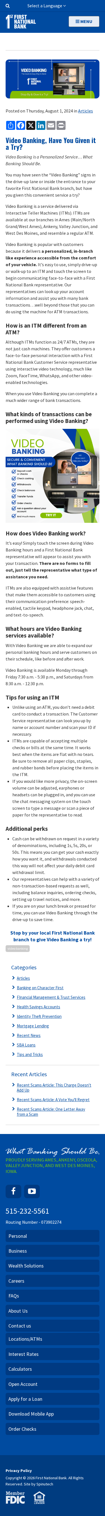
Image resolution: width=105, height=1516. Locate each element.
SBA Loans (26, 1045)
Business (17, 1251)
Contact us (19, 1325)
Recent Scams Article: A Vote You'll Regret (53, 1099)
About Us (18, 1311)
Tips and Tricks (30, 1054)
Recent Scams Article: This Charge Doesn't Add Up (54, 1087)
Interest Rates (23, 1354)
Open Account (23, 1384)
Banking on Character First (40, 987)
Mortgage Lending (33, 1026)
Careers (16, 1281)
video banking (18, 948)
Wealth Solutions (26, 1265)
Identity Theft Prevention (39, 1016)
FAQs (13, 1295)
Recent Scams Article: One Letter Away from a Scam (51, 1111)
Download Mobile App (31, 1414)
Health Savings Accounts (38, 1006)
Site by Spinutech (38, 1484)
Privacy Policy (19, 1470)
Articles (85, 111)
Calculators (20, 1369)
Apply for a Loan (25, 1399)
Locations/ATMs (25, 1339)
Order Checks (22, 1429)
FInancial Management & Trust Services (51, 997)
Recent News (29, 1035)
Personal (17, 1236)
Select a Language (45, 5)
